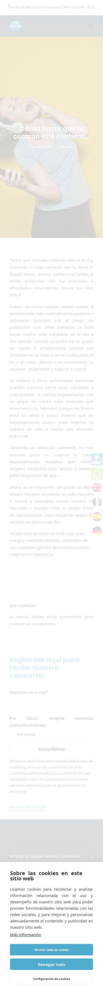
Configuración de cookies (51, 979)
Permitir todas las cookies (52, 950)
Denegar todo (51, 964)
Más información (25, 934)
